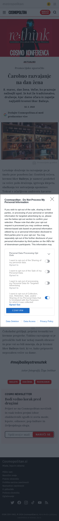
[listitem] (29, 254)
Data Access (29, 321)
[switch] (47, 261)
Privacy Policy (46, 321)
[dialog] (29, 260)
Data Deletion (12, 321)
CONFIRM (17, 310)
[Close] (53, 200)
